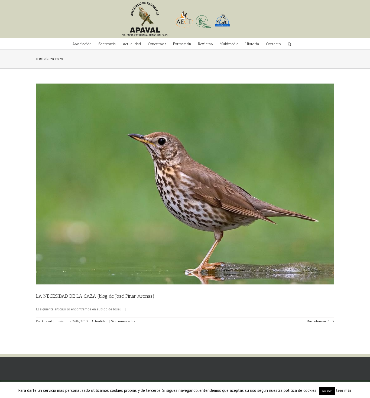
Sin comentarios (123, 321)
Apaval (47, 321)
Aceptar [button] (327, 391)
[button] (289, 43)
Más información (319, 321)
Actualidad (100, 321)
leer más (344, 390)
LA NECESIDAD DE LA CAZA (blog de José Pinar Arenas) (95, 296)
